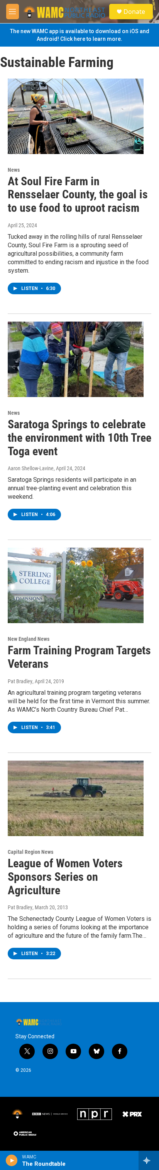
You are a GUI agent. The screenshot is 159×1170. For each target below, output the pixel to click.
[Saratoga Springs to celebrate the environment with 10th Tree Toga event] (76, 359)
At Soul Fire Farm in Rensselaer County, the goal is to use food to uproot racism (78, 194)
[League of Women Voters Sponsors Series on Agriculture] (76, 798)
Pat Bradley (20, 681)
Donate (134, 11)
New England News (28, 639)
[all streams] (149, 1160)
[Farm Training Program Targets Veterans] (76, 585)
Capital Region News (30, 852)
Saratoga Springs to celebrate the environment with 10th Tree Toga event (79, 437)
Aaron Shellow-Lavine (31, 468)
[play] (12, 1160)
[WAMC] (17, 1114)
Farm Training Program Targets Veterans (79, 657)
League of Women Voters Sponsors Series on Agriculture (65, 877)
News (14, 170)
